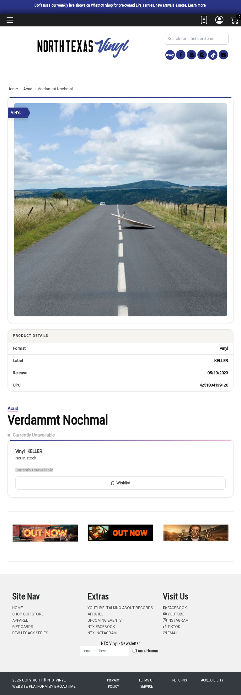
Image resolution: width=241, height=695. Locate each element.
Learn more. (197, 5)
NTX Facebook (101, 627)
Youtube (176, 614)
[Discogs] (170, 54)
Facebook (177, 608)
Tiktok (173, 627)
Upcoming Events (104, 620)
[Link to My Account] (219, 21)
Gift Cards (22, 627)
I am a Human (147, 650)
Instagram (178, 620)
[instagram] (202, 54)
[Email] (223, 54)
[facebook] (180, 54)
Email (172, 633)
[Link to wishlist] (204, 21)
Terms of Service (146, 683)
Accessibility (212, 680)
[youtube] (191, 54)
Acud (27, 89)
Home (13, 89)
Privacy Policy (113, 683)
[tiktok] (212, 54)
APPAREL (20, 620)
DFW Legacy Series (30, 633)
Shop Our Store (28, 614)
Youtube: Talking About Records (120, 608)
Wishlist (123, 483)
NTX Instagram (102, 633)
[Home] (82, 47)
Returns (179, 680)
